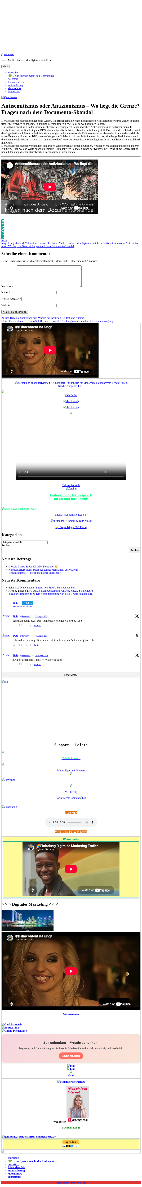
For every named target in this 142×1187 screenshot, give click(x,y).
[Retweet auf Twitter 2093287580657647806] (21, 645)
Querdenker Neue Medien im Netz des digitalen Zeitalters (70, 243)
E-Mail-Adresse (11, 298)
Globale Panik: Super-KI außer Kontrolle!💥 (33, 566)
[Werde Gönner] (3, 764)
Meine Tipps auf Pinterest (71, 770)
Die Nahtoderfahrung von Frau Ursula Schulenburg (48, 587)
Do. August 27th (41, 655)
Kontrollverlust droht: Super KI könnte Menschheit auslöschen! (43, 569)
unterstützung (15, 85)
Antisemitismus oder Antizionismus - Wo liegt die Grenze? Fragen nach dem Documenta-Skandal (69, 245)
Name (5, 292)
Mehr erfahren (71, 1055)
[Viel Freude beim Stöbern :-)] (3, 1151)
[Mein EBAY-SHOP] (8, 779)
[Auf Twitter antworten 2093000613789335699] (15, 664)
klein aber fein (16, 82)
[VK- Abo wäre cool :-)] (71, 1072)
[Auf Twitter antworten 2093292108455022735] (15, 625)
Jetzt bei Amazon (71, 1014)
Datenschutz (78, 1182)
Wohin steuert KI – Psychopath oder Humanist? (34, 572)
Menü (5, 66)
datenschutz (14, 88)
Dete (15, 616)
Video (28, 243)
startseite (13, 72)
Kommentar (8, 286)
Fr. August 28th (41, 616)
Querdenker (7, 54)
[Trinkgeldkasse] (3, 752)
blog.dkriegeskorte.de (13, 243)
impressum (14, 91)
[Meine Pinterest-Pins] (71, 773)
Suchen (6, 545)
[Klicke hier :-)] (19, 508)
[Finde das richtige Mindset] (71, 401)
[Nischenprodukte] (71, 407)
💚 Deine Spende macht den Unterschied (31, 75)
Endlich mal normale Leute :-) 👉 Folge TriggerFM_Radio (71, 521)
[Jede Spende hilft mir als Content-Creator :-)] (29, 1136)
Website (5, 305)
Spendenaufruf (71, 1127)
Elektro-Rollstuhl (71, 485)
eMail (71, 1075)
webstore (13, 78)
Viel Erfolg (71, 792)
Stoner (35, 243)
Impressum (62, 1182)
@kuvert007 (25, 616)
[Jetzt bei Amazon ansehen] (71, 413)
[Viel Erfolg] (71, 786)
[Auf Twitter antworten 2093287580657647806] (15, 645)
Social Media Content (67, 797)
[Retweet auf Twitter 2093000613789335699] (21, 664)
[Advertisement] (71, 25)
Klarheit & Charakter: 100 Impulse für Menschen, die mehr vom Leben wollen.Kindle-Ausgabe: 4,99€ (84, 384)
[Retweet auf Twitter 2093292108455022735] (21, 625)
